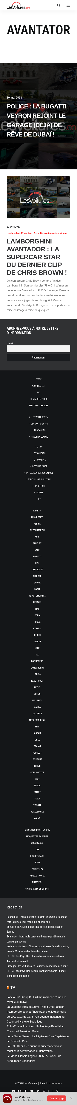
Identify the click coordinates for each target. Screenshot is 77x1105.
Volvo (37, 818)
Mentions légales (38, 405)
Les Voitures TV (40, 417)
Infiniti (37, 635)
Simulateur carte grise (37, 830)
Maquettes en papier (37, 836)
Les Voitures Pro (40, 423)
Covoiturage (37, 856)
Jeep (37, 648)
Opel (37, 739)
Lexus (37, 687)
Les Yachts (39, 430)
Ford (37, 615)
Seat (37, 779)
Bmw (37, 550)
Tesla (37, 798)
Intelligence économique (39, 473)
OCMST (39, 492)
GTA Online (40, 460)
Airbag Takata (37, 875)
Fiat (37, 609)
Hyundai (37, 628)
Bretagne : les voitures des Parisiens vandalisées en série (37, 966)
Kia (37, 654)
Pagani (37, 746)
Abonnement (38, 386)
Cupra (37, 582)
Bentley (37, 543)
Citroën (37, 576)
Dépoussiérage (39, 466)
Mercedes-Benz (37, 720)
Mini (37, 726)
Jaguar (37, 641)
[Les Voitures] (18, 5)
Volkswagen (37, 811)
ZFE (37, 849)
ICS (39, 499)
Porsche (37, 759)
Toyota (37, 805)
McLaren (37, 713)
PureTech (37, 882)
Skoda (37, 785)
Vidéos (63, 233)
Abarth (37, 510)
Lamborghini (13, 233)
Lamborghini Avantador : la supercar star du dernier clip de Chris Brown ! (37, 256)
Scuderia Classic (39, 437)
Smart (37, 792)
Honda (37, 622)
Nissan (37, 733)
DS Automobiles (37, 595)
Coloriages (37, 843)
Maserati (37, 700)
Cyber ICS (39, 486)
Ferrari (37, 602)
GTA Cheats (39, 453)
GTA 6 (39, 446)
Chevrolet (37, 569)
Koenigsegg (37, 661)
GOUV (37, 862)
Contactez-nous (38, 399)
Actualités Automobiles (46, 233)
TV (12, 987)
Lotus (37, 694)
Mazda (37, 707)
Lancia (37, 674)
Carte (38, 379)
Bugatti (37, 556)
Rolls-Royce (37, 772)
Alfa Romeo (37, 517)
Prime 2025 (37, 869)
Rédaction (26, 233)
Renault (37, 766)
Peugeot (37, 753)
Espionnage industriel (40, 479)
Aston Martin (37, 530)
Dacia (37, 589)
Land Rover (37, 681)
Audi (37, 537)
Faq (38, 392)
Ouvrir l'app (57, 1098)
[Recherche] (57, 5)
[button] (68, 5)
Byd (37, 563)
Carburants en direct (37, 889)
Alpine (37, 523)
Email (10, 343)
